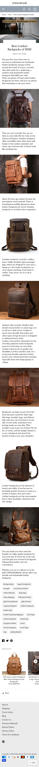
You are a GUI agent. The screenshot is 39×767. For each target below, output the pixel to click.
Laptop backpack (10, 606)
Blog (4, 716)
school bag (24, 619)
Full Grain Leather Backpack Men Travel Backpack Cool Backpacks (14, 679)
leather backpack (27, 606)
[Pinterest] (3, 741)
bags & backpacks (24, 584)
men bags (30, 615)
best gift (6, 588)
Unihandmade (19, 2)
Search (5, 705)
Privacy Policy (8, 731)
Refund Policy (8, 727)
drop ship (22, 593)
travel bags (24, 628)
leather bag (8, 610)
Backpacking (8, 584)
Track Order (7, 712)
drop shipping (9, 597)
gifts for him (26, 601)
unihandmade (16, 632)
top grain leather (10, 623)
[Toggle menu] (3, 9)
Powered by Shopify (30, 754)
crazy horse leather (21, 588)
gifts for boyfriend (10, 601)
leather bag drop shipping (13, 615)
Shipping (6, 708)
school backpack (10, 619)
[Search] (29, 8)
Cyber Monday (9, 593)
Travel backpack (10, 628)
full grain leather (24, 597)
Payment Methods (10, 723)
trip (5, 632)
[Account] (24, 8)
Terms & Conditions (10, 735)
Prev (7, 693)
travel (22, 623)
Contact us (6, 720)
